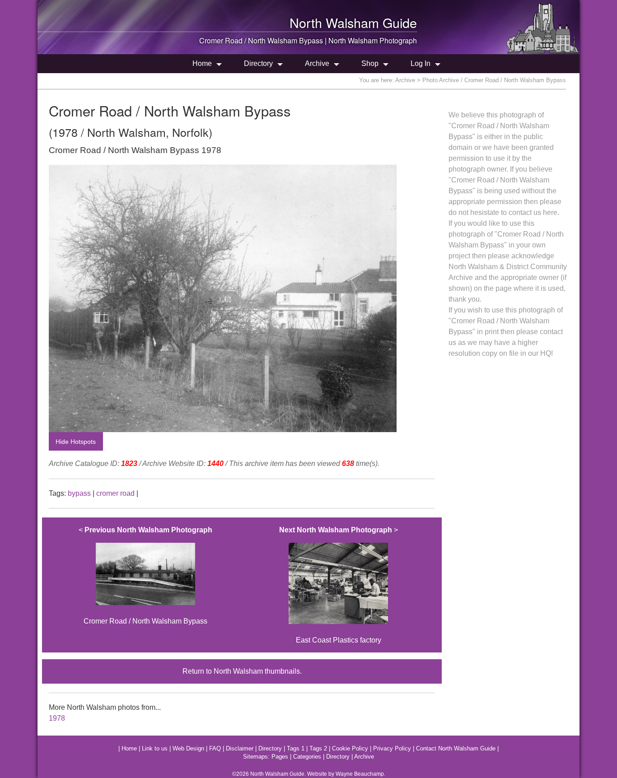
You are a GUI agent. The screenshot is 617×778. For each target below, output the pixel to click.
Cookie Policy (350, 748)
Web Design (188, 748)
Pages (279, 756)
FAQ (215, 748)
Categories (307, 756)
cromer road (115, 493)
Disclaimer (239, 748)
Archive (317, 63)
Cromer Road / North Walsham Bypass (145, 575)
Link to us (155, 748)
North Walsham (334, 22)
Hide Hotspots (76, 441)
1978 (57, 718)
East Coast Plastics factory (338, 585)
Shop (370, 63)
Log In (420, 63)
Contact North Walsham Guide (455, 748)
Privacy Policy (392, 748)
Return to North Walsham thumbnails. (242, 671)
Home (202, 63)
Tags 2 (318, 748)
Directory (258, 63)
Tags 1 (295, 748)
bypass (79, 493)
